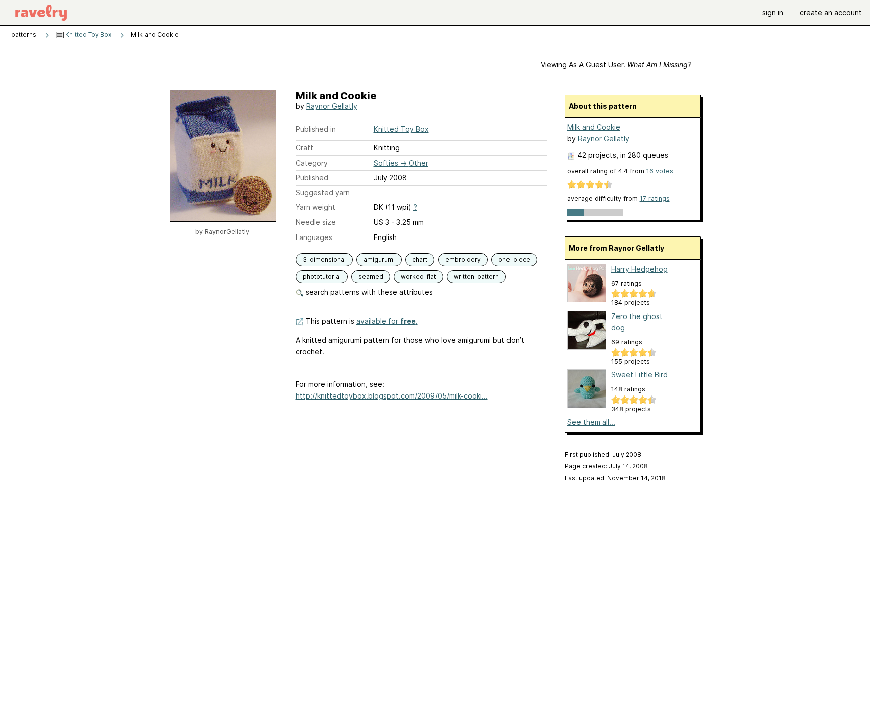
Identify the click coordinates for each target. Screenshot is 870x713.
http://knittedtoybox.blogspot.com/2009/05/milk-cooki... (392, 395)
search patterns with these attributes (368, 292)
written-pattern (476, 276)
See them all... (591, 422)
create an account (831, 12)
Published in (316, 129)
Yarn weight (315, 207)
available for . (387, 320)
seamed (370, 276)
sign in (772, 12)
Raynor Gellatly (331, 106)
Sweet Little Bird (639, 374)
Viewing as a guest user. (616, 64)
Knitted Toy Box (87, 34)
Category (312, 163)
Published (312, 177)
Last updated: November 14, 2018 (619, 478)
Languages (314, 237)
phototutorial (322, 276)
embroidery (463, 259)
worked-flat (418, 276)
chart (419, 259)
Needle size (316, 222)
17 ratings (655, 198)
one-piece (514, 259)
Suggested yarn (323, 192)
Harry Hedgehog (639, 269)
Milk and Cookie (593, 127)
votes (659, 171)
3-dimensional (324, 259)
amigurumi (379, 259)
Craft (304, 147)
